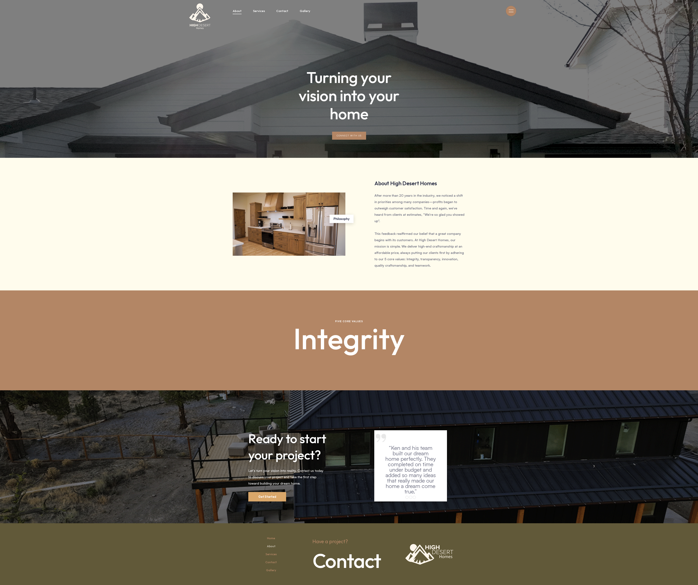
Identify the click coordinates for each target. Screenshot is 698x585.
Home (271, 538)
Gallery (271, 570)
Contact (271, 562)
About (271, 546)
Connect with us (349, 135)
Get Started (267, 497)
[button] (511, 11)
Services (271, 554)
